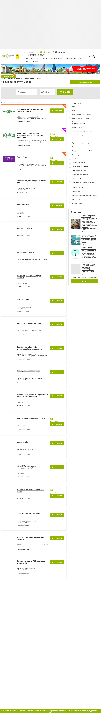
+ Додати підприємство (85, 82)
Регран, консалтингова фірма (28, 371)
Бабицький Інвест (23, 204)
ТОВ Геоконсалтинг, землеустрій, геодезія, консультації (30, 110)
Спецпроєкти (35, 61)
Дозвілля (60, 52)
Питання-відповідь (56, 58)
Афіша (27, 61)
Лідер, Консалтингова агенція (28, 513)
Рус (88, 57)
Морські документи (24, 228)
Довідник (45, 52)
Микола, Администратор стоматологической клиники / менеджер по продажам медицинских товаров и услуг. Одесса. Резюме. (88, 238)
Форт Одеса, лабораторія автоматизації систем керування (29, 348)
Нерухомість (78, 58)
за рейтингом (12, 102)
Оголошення (68, 58)
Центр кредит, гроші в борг (27, 252)
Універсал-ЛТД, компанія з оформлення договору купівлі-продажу (32, 395)
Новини (31, 52)
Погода (27, 58)
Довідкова (44, 58)
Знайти (66, 92)
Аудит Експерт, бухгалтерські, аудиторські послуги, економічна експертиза (30, 135)
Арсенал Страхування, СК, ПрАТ (29, 323)
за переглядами (22, 102)
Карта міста (35, 58)
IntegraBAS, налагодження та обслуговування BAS (28, 467)
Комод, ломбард (23, 442)
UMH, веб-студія (23, 299)
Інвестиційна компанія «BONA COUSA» (31, 418)
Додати (84, 281)
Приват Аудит (22, 157)
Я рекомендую (57, 110)
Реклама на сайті (36, 55)
